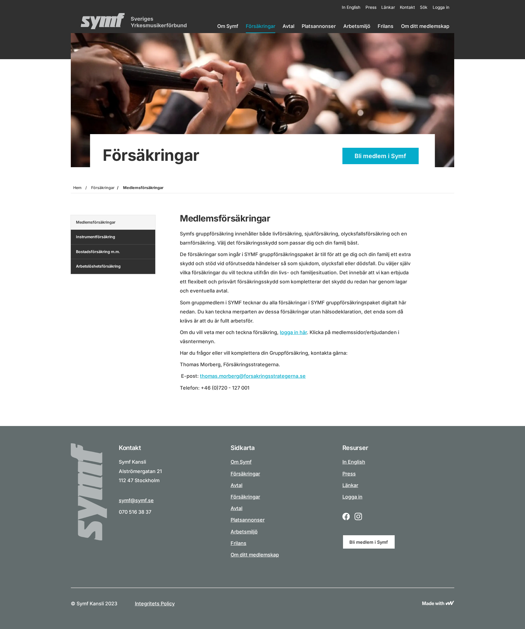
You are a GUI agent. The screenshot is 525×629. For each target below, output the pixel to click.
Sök (423, 7)
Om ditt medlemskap (425, 26)
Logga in (441, 7)
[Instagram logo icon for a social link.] (358, 517)
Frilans (385, 26)
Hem (77, 187)
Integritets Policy (155, 603)
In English (351, 7)
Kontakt (407, 7)
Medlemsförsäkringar (143, 187)
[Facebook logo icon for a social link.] (346, 517)
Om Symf (227, 26)
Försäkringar (260, 26)
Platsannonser (319, 26)
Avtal (288, 26)
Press (370, 7)
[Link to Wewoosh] (438, 603)
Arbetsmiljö (356, 26)
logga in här (293, 332)
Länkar (388, 7)
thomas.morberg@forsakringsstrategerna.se (253, 376)
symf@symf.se (136, 500)
